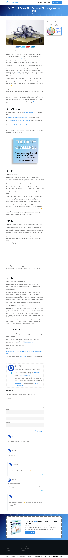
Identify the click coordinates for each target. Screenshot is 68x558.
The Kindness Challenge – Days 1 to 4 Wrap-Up (19, 120)
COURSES (23, 542)
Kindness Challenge (29, 112)
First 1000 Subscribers (25, 548)
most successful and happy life (25, 342)
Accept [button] (55, 556)
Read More (59, 556)
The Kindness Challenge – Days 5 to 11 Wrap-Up (19, 124)
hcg (12, 436)
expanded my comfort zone (25, 88)
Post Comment (39, 431)
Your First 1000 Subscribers (26, 373)
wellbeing (19, 58)
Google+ (29, 375)
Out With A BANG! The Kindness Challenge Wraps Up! (34, 9)
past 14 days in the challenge (28, 53)
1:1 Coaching (23, 550)
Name (8, 409)
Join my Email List (37, 545)
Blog (7, 546)
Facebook (24, 375)
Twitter (20, 375)
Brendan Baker (15, 464)
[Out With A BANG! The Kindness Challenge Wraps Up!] (25, 32)
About (7, 548)
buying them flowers (35, 101)
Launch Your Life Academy (27, 382)
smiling (17, 72)
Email (8, 416)
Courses (7, 545)
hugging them (9, 101)
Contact (8, 550)
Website (8, 422)
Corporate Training (24, 551)
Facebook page (23, 356)
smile (31, 62)
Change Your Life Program (26, 545)
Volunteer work (28, 89)
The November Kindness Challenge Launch (17, 117)
